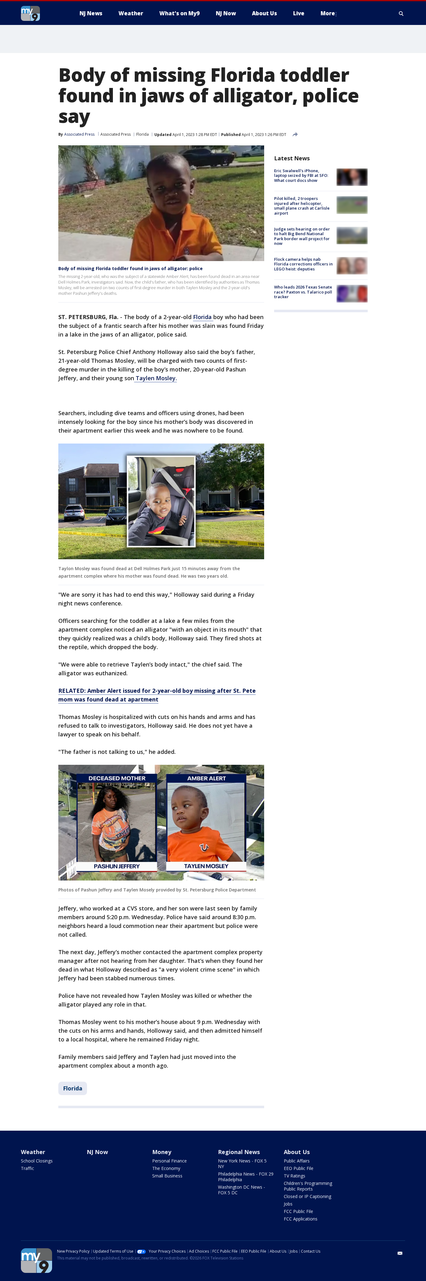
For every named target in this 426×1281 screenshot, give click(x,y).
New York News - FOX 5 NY (242, 1163)
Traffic (27, 1168)
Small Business (167, 1176)
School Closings (37, 1161)
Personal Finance (169, 1161)
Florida (142, 134)
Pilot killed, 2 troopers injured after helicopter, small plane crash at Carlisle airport (302, 206)
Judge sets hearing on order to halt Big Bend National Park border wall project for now (302, 236)
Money (161, 1152)
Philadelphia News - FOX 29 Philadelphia (246, 1176)
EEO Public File (298, 1168)
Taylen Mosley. (155, 378)
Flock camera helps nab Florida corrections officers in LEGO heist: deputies (303, 264)
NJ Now (97, 1152)
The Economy (166, 1168)
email (400, 1253)
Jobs (288, 1204)
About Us (297, 1152)
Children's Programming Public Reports (308, 1186)
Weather (33, 1152)
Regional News (239, 1152)
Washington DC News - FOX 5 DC (241, 1190)
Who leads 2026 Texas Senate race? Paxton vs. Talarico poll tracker (303, 291)
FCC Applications (300, 1219)
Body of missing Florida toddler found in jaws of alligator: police (130, 268)
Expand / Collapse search (401, 13)
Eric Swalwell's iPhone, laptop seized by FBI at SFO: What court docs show (301, 175)
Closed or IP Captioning (307, 1196)
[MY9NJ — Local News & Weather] (41, 13)
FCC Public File (298, 1211)
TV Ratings (294, 1176)
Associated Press (115, 134)
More (328, 13)
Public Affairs (297, 1161)
